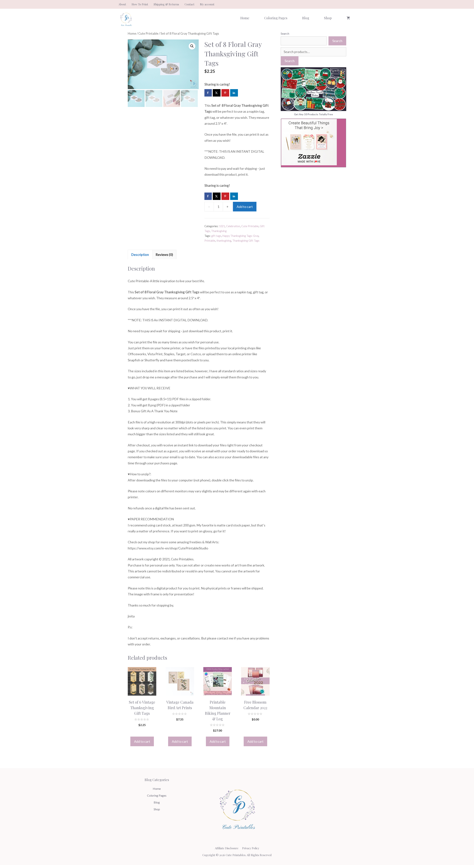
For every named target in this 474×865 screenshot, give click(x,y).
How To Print (140, 4)
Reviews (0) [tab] (164, 255)
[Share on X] (217, 93)
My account (207, 4)
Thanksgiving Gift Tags (245, 240)
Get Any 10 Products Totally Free (313, 114)
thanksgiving (223, 240)
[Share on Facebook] (208, 93)
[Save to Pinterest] (225, 93)
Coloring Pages (275, 18)
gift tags (216, 235)
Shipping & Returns (166, 4)
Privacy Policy (250, 848)
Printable (209, 240)
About (122, 4)
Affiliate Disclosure (226, 848)
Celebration (233, 226)
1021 (222, 226)
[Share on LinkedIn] (234, 93)
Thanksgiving (219, 231)
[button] (192, 46)
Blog (305, 18)
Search (285, 33)
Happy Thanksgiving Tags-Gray (240, 235)
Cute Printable (148, 33)
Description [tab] (140, 255)
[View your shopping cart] (348, 18)
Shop (328, 18)
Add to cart (245, 207)
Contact (189, 4)
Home (244, 18)
